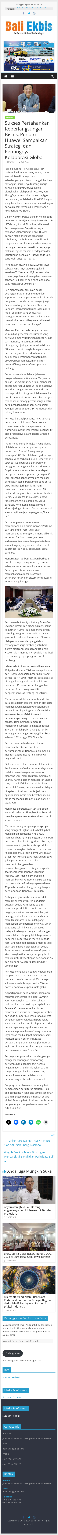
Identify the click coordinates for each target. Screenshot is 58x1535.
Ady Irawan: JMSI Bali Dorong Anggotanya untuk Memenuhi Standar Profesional (27, 1210)
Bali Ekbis (25, 162)
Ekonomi (9, 117)
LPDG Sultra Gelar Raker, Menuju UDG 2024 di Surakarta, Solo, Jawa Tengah (28, 1255)
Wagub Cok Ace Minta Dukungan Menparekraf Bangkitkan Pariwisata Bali (29, 1156)
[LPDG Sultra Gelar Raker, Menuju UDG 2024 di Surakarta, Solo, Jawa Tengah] (29, 1224)
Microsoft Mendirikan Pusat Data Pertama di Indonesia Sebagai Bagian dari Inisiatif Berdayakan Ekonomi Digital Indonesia (27, 1301)
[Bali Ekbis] (6, 76)
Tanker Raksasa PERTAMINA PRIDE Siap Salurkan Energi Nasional (27, 1143)
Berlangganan (13, 1353)
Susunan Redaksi (11, 1377)
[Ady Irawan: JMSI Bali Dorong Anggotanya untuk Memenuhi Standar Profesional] (29, 1178)
